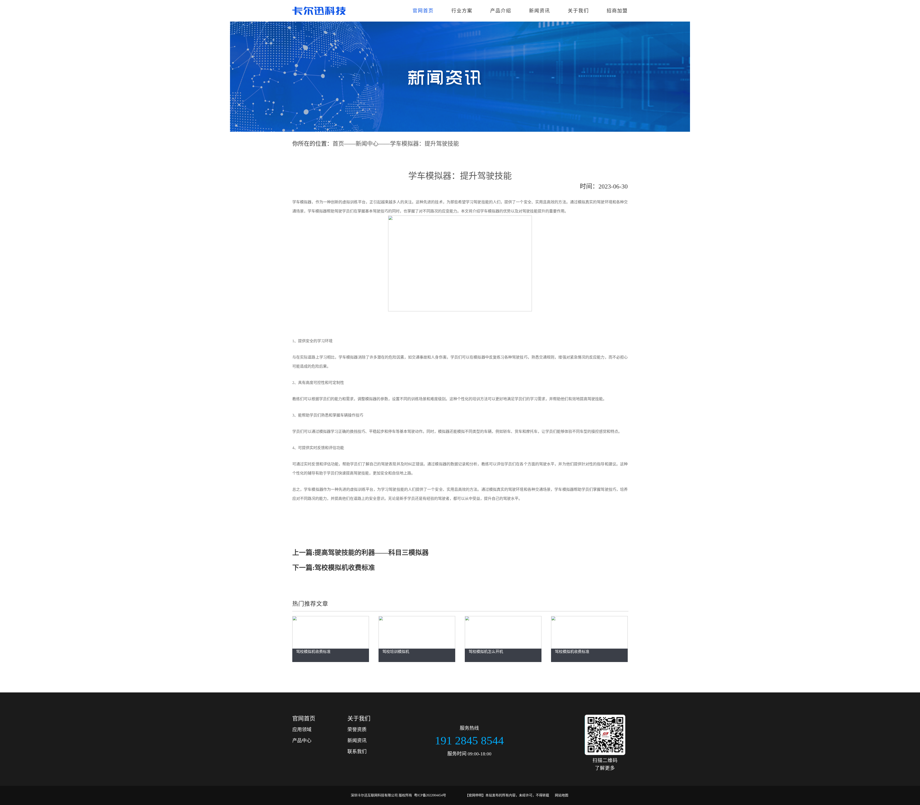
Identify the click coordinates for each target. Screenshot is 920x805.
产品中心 (301, 740)
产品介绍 (500, 10)
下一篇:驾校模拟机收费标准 (333, 567)
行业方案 (461, 10)
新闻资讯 (539, 10)
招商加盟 (617, 10)
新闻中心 (367, 144)
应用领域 (301, 729)
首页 (338, 144)
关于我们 (578, 10)
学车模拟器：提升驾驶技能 (424, 144)
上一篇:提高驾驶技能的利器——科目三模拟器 (360, 552)
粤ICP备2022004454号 (430, 795)
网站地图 (561, 795)
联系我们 (357, 751)
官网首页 (423, 10)
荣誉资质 (357, 729)
